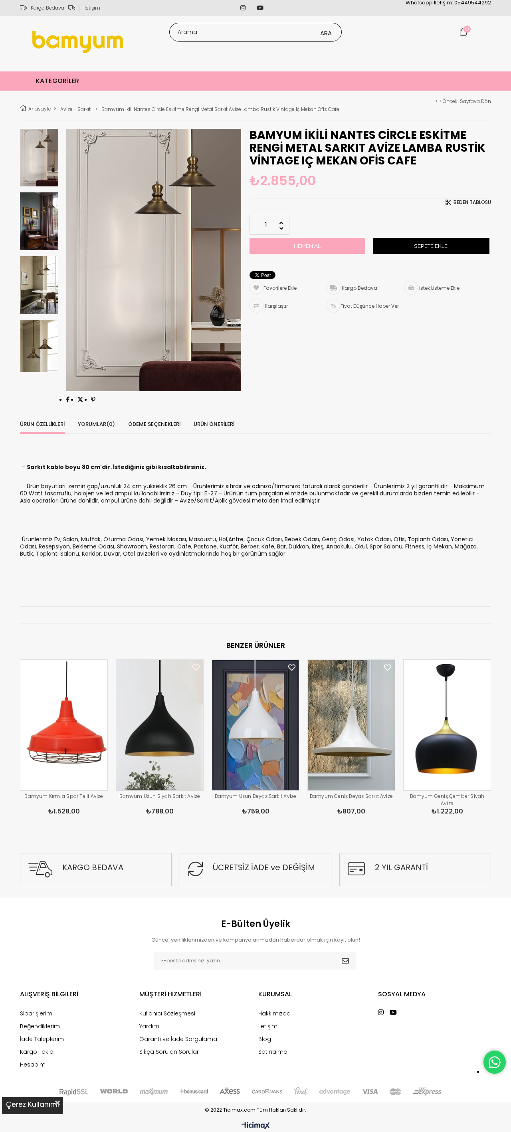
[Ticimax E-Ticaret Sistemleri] (256, 1126)
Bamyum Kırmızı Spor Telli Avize (63, 796)
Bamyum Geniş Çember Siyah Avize (447, 800)
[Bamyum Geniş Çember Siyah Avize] (447, 725)
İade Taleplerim (42, 1039)
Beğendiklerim (40, 1026)
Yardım (149, 1026)
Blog (264, 1039)
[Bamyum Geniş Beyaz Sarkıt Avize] (351, 725)
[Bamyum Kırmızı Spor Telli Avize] (64, 725)
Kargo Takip (36, 1052)
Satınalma (272, 1052)
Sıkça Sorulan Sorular (169, 1052)
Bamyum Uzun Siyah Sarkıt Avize (159, 796)
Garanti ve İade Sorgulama (178, 1039)
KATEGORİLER (57, 80)
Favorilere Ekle (100, 667)
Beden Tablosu (472, 202)
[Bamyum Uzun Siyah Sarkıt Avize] (160, 725)
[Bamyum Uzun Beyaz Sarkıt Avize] (255, 725)
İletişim (91, 7)
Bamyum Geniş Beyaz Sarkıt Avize (351, 796)
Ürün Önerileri (214, 424)
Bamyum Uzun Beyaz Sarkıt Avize (256, 796)
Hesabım (33, 1065)
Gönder (345, 961)
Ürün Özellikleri (42, 424)
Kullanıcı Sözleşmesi (167, 1013)
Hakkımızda (274, 1013)
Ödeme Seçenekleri (154, 424)
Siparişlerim (36, 1013)
